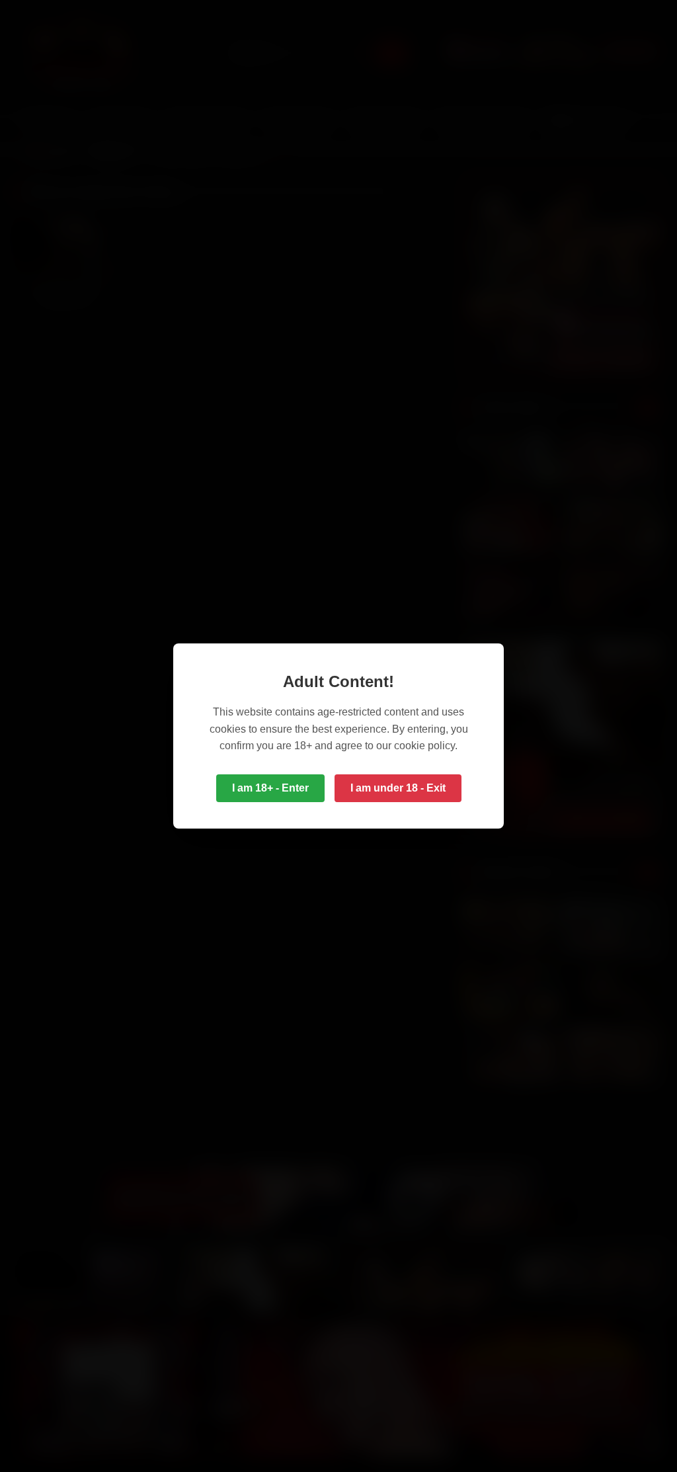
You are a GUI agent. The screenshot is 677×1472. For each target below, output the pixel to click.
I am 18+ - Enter (270, 788)
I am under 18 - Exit (398, 788)
